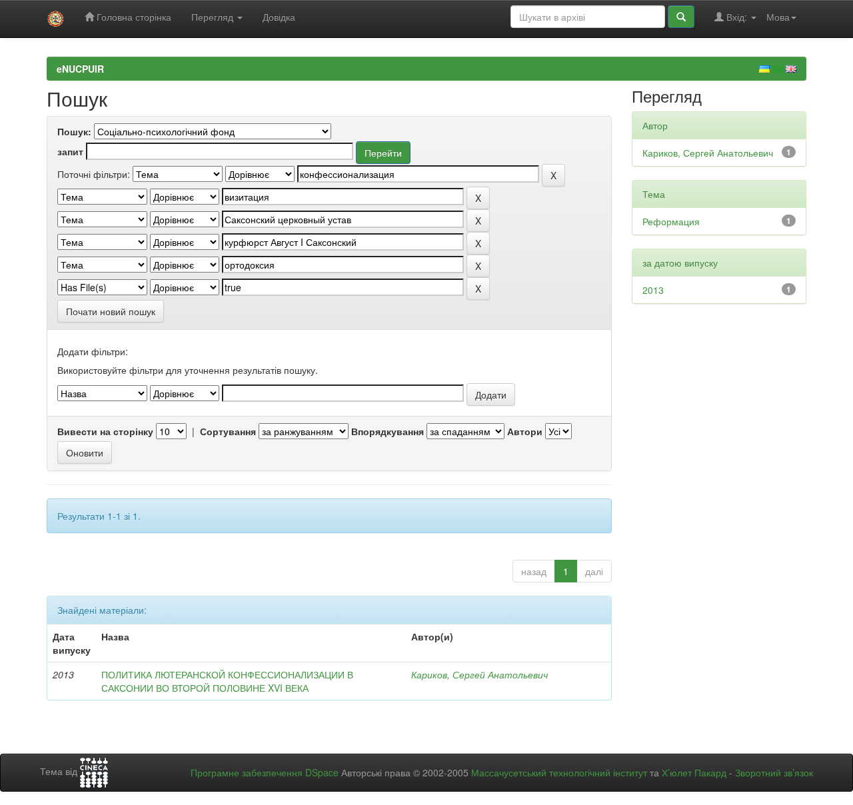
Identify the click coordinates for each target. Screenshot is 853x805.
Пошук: (74, 131)
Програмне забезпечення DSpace (265, 772)
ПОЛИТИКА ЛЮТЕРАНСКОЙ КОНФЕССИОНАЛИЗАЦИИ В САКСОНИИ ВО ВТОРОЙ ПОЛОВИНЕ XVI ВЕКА (227, 681)
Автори (524, 431)
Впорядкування (387, 431)
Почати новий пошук (110, 311)
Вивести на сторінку (105, 431)
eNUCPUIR (80, 68)
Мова (778, 16)
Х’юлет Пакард (694, 772)
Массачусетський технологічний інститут (559, 772)
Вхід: (737, 16)
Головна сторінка (132, 16)
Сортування (228, 431)
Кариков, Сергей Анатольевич (479, 674)
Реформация (671, 221)
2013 (653, 290)
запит (70, 151)
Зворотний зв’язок (774, 772)
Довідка (279, 16)
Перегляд (213, 16)
